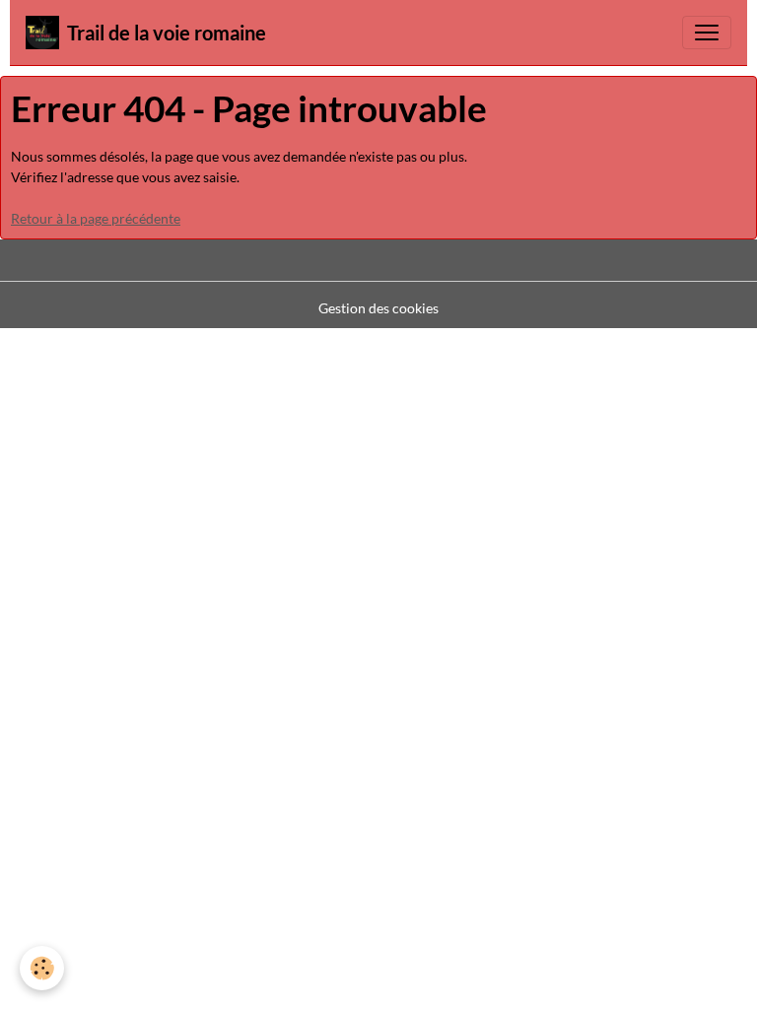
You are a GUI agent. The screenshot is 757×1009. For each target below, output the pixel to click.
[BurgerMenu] (706, 32)
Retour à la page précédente (95, 218)
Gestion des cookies (378, 308)
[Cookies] (42, 968)
